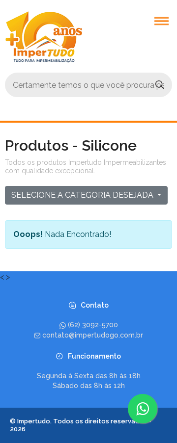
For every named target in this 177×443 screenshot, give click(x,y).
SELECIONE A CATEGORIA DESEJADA (83, 195)
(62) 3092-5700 (93, 325)
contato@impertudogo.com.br (92, 335)
